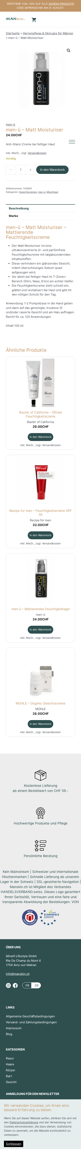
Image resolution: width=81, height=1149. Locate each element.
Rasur (10, 1058)
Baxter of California (40, 422)
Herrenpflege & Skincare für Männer (48, 33)
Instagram (8, 987)
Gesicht (11, 1082)
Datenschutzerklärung (24, 1122)
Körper (10, 1070)
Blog (9, 1034)
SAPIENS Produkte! (61, 3)
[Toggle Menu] (72, 142)
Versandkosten (37, 153)
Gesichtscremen (28, 191)
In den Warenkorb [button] (40, 436)
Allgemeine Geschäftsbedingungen (30, 1016)
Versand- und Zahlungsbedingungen (31, 1022)
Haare (10, 1064)
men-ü (10, 124)
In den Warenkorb (52, 170)
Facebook (15, 987)
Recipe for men (40, 520)
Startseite (13, 33)
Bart (9, 1076)
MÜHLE (40, 709)
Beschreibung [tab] (19, 208)
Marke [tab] (13, 216)
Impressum (13, 1028)
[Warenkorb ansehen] (33, 19)
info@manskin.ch (18, 974)
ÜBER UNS (13, 947)
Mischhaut (52, 191)
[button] (68, 50)
